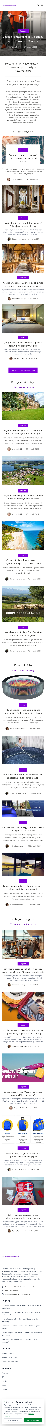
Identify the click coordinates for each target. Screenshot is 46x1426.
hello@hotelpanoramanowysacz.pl (17, 1294)
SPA (23, 705)
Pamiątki (5, 1389)
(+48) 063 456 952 (11, 1290)
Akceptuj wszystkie (33, 1420)
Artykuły (6, 1300)
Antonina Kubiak (8, 1353)
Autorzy (6, 1348)
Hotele (23, 218)
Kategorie (6, 1368)
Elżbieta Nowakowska (10, 1362)
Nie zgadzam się (13, 1420)
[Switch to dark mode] (38, 5)
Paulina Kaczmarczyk (9, 1357)
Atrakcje (23, 278)
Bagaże (23, 31)
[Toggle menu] (42, 5)
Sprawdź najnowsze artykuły (23, 370)
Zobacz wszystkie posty (23, 387)
